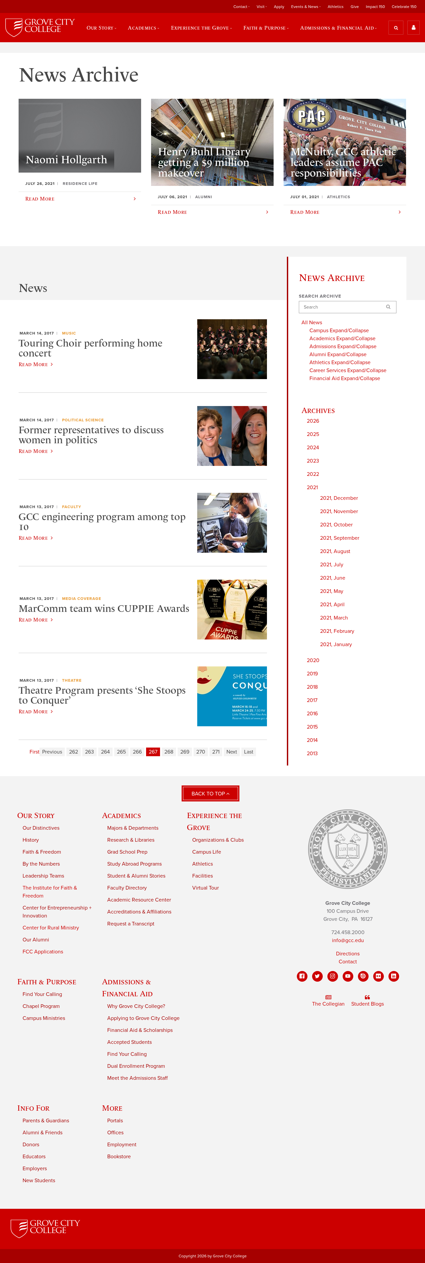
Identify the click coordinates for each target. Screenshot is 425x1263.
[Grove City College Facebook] (302, 976)
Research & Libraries (130, 840)
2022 (313, 474)
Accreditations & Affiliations (139, 912)
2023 (313, 461)
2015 (312, 727)
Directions (348, 953)
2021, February (337, 631)
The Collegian (328, 1004)
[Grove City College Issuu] (363, 976)
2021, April (332, 604)
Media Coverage (81, 598)
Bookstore (119, 1156)
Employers (35, 1168)
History (31, 840)
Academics (121, 815)
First (35, 752)
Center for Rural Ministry (51, 927)
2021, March (334, 618)
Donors (31, 1144)
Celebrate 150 (404, 6)
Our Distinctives (41, 828)
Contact (348, 961)
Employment (121, 1144)
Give (355, 6)
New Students (39, 1180)
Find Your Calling (42, 994)
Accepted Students (129, 1042)
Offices (115, 1132)
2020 (313, 660)
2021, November (339, 511)
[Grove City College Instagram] (332, 976)
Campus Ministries (44, 1018)
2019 (312, 673)
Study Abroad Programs (134, 864)
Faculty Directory (127, 888)
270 (200, 752)
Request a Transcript (130, 923)
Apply (279, 6)
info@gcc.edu (348, 940)
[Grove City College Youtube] (348, 976)
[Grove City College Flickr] (378, 976)
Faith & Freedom (42, 852)
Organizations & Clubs (218, 840)
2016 (312, 713)
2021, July (331, 564)
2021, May (331, 591)
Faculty (71, 506)
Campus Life (206, 852)
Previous (52, 752)
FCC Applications (43, 951)
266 (137, 752)
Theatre (72, 680)
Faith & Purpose (46, 981)
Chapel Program (41, 1006)
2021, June (332, 578)
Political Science (83, 420)
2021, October (336, 524)
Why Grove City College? (136, 1006)
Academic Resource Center (139, 900)
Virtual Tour (205, 888)
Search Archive (320, 296)
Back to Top (209, 793)
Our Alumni (36, 939)
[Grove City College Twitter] (317, 976)
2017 (312, 700)
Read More (33, 364)
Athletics (336, 6)
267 (153, 752)
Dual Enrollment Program (136, 1066)
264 (105, 752)
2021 (312, 487)
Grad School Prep (127, 852)
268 (168, 752)
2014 (312, 740)
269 (184, 752)
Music (69, 333)
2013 (312, 753)
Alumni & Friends (42, 1132)
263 (89, 752)
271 (215, 752)
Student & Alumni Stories (136, 876)
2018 (312, 687)
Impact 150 (375, 6)
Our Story (35, 815)
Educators (34, 1156)
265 (121, 752)
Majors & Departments (132, 828)
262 (73, 752)
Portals (115, 1120)
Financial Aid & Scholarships (140, 1030)
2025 (313, 434)
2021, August (335, 551)
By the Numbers (41, 864)
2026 (313, 421)
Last (248, 752)
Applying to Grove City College (143, 1018)
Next (231, 752)
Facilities (202, 876)
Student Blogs (367, 1004)
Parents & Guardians (46, 1120)
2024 (313, 447)
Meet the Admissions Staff (137, 1078)
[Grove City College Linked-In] (393, 976)
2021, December (339, 498)
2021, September (339, 538)
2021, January (336, 644)
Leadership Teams (43, 876)
